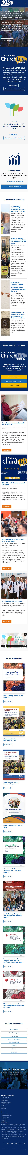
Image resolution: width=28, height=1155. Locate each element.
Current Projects (5, 1117)
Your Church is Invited (13, 385)
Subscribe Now (14, 1078)
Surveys (14, 1049)
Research (14, 1045)
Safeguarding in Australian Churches (13, 696)
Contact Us (3, 1120)
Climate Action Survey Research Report (11, 783)
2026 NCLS (14, 1052)
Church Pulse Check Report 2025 (13, 826)
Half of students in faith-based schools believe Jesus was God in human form (18, 315)
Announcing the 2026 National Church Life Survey (13, 540)
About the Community (14, 1039)
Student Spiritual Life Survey (12, 601)
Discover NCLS (7, 40)
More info (7, 701)
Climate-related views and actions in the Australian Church (12, 870)
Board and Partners (5, 1119)
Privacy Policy (23, 1149)
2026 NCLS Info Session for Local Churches (13, 484)
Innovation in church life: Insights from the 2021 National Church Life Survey (13, 960)
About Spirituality (14, 1042)
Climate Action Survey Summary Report (11, 740)
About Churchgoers (14, 1033)
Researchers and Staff (6, 1115)
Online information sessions (14, 89)
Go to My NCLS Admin (13, 186)
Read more (6, 450)
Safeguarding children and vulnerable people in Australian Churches (18, 208)
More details (13, 85)
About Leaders (14, 1036)
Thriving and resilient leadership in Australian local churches (13, 1005)
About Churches (14, 1029)
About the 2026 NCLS (13, 377)
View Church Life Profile (15, 182)
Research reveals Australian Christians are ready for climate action (18, 240)
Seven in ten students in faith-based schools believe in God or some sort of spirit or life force (18, 286)
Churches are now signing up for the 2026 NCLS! (13, 424)
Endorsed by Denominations (13, 381)
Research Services (5, 1114)
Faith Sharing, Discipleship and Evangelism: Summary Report (12, 915)
